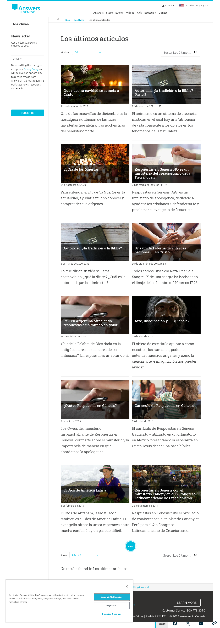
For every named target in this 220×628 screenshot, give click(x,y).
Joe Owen (79, 20)
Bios (67, 20)
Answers (98, 12)
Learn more (187, 602)
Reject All (111, 605)
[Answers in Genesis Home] (26, 9)
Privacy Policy (31, 69)
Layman (76, 554)
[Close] (127, 586)
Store (109, 12)
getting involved (140, 587)
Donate (163, 12)
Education (150, 12)
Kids (139, 12)
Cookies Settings (112, 614)
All (76, 51)
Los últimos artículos (99, 20)
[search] (195, 52)
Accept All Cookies (111, 597)
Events (119, 12)
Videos (130, 12)
